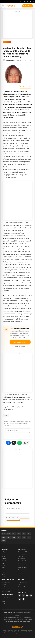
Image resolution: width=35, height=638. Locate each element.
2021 (29, 534)
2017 (18, 537)
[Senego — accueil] (11, 6)
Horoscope (20, 565)
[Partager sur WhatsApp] (19, 443)
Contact (20, 584)
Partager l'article (20, 346)
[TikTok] (33, 2)
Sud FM (3, 604)
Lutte (2, 570)
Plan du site (8, 621)
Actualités (7, 42)
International (4, 561)
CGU (19, 589)
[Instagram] (30, 595)
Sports (3, 565)
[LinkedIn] (19, 599)
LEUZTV (3, 589)
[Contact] (21, 1)
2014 (3, 541)
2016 (23, 537)
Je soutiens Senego (20, 342)
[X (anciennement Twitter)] (27, 2)
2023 (18, 534)
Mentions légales (15, 621)
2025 (8, 534)
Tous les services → (23, 570)
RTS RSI (3, 606)
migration (6, 416)
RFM (2, 599)
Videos (3, 574)
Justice (3, 556)
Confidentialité (26, 621)
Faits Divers (4, 572)
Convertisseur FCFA (22, 552)
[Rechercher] (19, 6)
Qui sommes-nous (22, 582)
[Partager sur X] (13, 443)
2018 (13, 537)
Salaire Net (20, 556)
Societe (3, 554)
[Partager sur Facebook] (8, 443)
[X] (23, 595)
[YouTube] (30, 2)
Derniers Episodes (5, 582)
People (3, 563)
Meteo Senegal (21, 554)
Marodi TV (3, 584)
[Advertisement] (18, 24)
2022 (23, 534)
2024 (13, 534)
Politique (3, 552)
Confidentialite (21, 587)
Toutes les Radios (5, 597)
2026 (3, 534)
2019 (8, 537)
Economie (3, 558)
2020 (3, 537)
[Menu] (3, 6)
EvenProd (3, 587)
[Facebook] (25, 2)
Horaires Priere (21, 558)
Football (3, 567)
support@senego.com (26, 619)
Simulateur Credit (22, 567)
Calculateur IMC (22, 563)
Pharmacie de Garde (23, 561)
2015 (29, 537)
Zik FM (3, 601)
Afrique (3, 576)
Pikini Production (5, 591)
